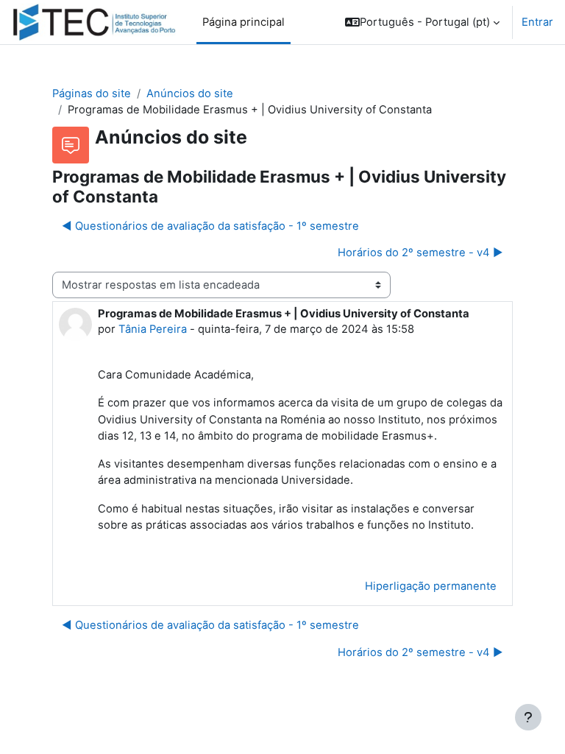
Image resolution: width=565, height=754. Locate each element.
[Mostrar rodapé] (528, 717)
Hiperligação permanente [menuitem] (431, 586)
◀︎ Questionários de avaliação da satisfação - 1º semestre (210, 226)
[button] (422, 22)
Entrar (537, 22)
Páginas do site (91, 93)
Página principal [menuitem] (243, 22)
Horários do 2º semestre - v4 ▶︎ (420, 252)
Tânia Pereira (152, 329)
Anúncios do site (189, 93)
